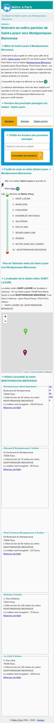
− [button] (5, 321)
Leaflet (25, 372)
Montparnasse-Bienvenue (38, 62)
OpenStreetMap (37, 372)
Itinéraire (25, 121)
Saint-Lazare (14, 59)
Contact (40, 720)
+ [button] (5, 316)
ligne (13, 188)
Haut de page (51, 393)
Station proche (41, 121)
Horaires (9, 121)
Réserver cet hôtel (12, 407)
